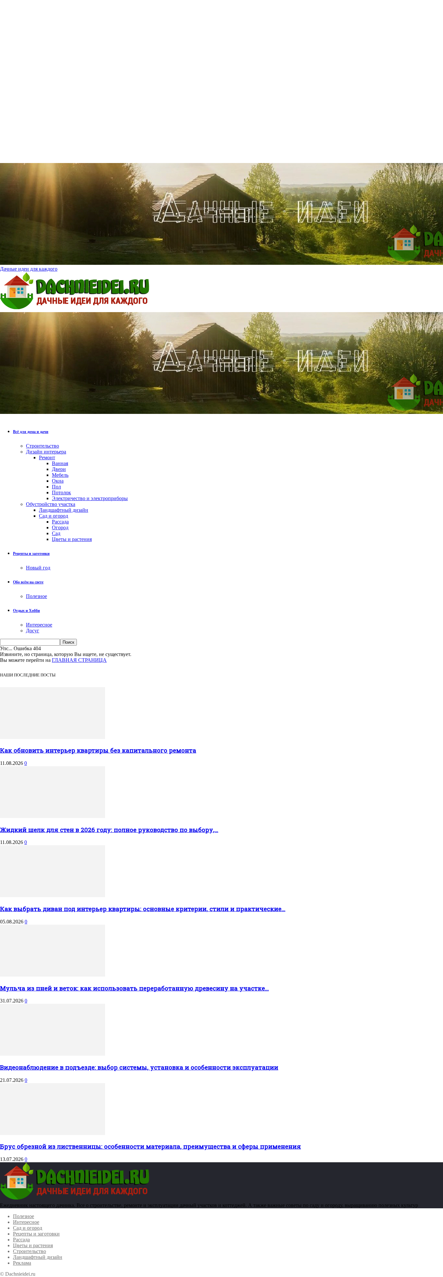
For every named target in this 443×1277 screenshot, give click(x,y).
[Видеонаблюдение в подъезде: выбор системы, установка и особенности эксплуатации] (52, 1054)
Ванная (60, 463)
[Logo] (76, 309)
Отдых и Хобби (26, 610)
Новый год (38, 567)
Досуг (32, 630)
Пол (56, 486)
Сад (56, 533)
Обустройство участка (50, 504)
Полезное (36, 596)
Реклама (22, 1263)
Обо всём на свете (28, 582)
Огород (60, 527)
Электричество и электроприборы (90, 498)
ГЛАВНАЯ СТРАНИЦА (79, 660)
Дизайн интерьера (46, 451)
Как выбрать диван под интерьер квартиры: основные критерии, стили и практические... (142, 909)
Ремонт (47, 457)
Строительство (42, 446)
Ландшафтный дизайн (63, 510)
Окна (58, 481)
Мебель (60, 475)
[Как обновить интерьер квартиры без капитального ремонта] (52, 737)
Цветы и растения (72, 539)
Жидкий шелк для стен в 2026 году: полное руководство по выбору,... (109, 830)
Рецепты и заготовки (31, 553)
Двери (59, 469)
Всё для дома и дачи (30, 431)
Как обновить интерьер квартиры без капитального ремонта (98, 750)
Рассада (60, 521)
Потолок (61, 492)
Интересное (39, 624)
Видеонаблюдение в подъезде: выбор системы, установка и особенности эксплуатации (139, 1067)
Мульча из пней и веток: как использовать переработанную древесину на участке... (134, 988)
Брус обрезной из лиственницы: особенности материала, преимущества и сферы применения (150, 1146)
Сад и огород (53, 516)
